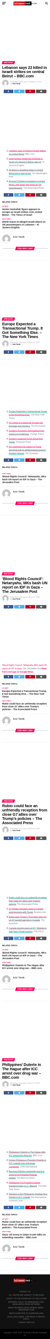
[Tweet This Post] (19, 91)
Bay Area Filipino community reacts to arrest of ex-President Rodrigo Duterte (26, 1174)
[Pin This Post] (30, 91)
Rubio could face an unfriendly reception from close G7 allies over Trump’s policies (28, 900)
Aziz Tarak (16, 84)
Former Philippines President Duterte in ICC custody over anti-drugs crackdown (27, 1163)
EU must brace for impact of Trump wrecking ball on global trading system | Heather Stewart (27, 450)
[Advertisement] (25, 35)
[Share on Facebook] (8, 91)
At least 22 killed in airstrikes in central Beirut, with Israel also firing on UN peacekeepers (27, 184)
